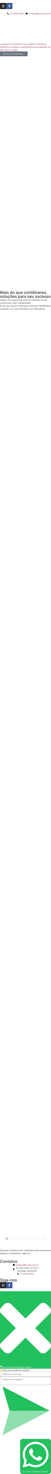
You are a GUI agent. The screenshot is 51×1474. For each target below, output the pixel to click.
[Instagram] (3, 6)
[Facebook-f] (9, 6)
